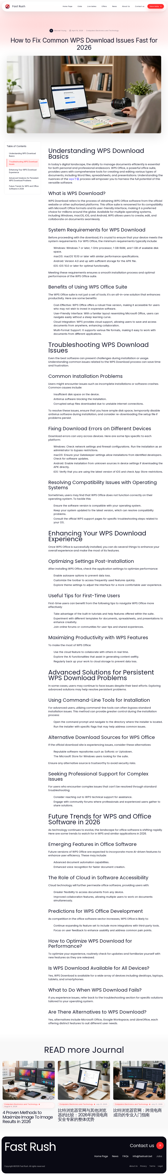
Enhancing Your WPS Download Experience (22, 171)
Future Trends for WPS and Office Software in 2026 (24, 187)
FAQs (125, 1156)
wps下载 (74, 179)
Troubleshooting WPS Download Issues (23, 163)
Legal (160, 1166)
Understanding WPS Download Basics (22, 154)
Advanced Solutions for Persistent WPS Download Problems (23, 179)
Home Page (101, 1156)
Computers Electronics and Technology (102, 30)
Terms (152, 1166)
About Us (133, 1166)
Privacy (143, 1166)
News (115, 1156)
